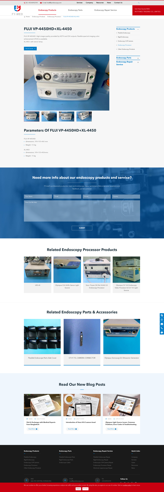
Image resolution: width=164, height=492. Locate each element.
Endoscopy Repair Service (105, 10)
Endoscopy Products (47, 10)
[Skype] (162, 315)
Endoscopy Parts (75, 10)
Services (79, 3)
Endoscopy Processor (54, 16)
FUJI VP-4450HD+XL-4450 (71, 16)
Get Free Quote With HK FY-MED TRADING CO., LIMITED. (148, 10)
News (109, 3)
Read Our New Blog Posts (82, 385)
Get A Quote (30, 48)
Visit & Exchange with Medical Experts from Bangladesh (40, 423)
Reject (78, 488)
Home (28, 16)
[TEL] (162, 328)
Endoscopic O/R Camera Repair (103, 462)
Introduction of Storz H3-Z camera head (81, 422)
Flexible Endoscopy (124, 33)
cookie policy (127, 485)
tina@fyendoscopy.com (54, 3)
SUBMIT (82, 228)
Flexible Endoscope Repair (101, 457)
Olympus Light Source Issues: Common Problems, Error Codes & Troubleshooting (120, 423)
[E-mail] (162, 324)
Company (89, 3)
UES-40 (37, 285)
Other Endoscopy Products (126, 49)
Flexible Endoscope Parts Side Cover (42, 358)
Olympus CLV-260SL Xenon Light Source (67, 287)
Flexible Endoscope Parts (67, 457)
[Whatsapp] (162, 319)
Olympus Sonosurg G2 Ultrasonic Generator (122, 358)
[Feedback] (162, 332)
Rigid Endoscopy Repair (100, 460)
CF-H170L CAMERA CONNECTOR (82, 358)
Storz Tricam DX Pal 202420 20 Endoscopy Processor (97, 287)
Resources (100, 3)
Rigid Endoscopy (123, 37)
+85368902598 (33, 3)
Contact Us (118, 3)
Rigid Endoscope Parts (66, 460)
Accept (85, 488)
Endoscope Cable (64, 462)
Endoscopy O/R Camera (125, 41)
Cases (133, 462)
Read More (32, 429)
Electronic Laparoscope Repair (102, 468)
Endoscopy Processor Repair (102, 465)
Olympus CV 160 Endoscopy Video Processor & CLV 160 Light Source (126, 288)
